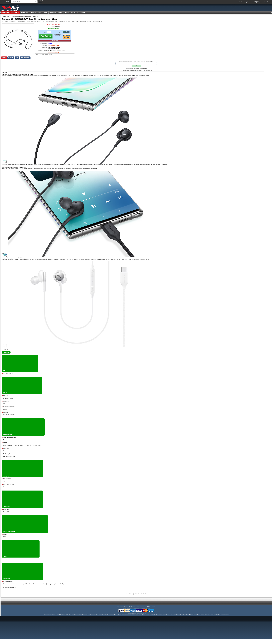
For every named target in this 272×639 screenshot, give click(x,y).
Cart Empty (267, 2)
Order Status (240, 2)
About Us (8, 1)
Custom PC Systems (35, 12)
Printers (60, 12)
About (118, 606)
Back (8, 16)
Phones (67, 12)
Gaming (82, 12)
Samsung (35, 16)
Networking (53, 12)
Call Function (6, 476)
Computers (24, 12)
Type (4, 370)
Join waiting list (136, 65)
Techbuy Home (10, 12)
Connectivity (6, 506)
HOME (4, 16)
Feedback (133, 606)
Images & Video (25, 57)
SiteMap (153, 606)
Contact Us (122, 606)
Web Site (56, 45)
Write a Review (48, 54)
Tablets (45, 12)
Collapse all (6, 352)
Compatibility (6, 578)
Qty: (45, 32)
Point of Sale (74, 12)
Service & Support (128, 606)
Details (4, 57)
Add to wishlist (40, 54)
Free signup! (147, 606)
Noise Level (6, 393)
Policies (137, 606)
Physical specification (9, 531)
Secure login (142, 606)
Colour (5, 556)
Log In (246, 2)
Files (17, 57)
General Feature (7, 434)
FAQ (150, 606)
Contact (252, 2)
